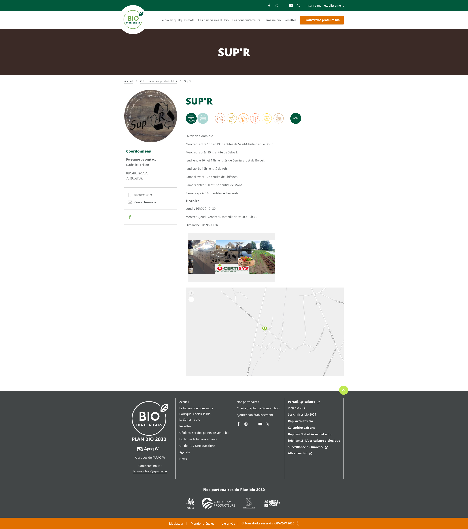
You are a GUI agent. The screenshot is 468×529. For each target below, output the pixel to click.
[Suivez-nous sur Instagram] (276, 5)
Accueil (184, 402)
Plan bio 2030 (297, 408)
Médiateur (176, 524)
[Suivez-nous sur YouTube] (291, 5)
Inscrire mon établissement (325, 5)
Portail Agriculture (301, 402)
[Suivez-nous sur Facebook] (269, 5)
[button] (265, 328)
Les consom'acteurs (246, 20)
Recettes (290, 20)
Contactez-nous (145, 202)
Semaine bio (272, 20)
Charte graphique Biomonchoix (258, 408)
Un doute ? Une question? (197, 446)
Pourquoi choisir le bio (195, 414)
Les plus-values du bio (213, 20)
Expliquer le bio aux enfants (198, 439)
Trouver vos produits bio (322, 20)
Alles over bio (297, 453)
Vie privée (228, 524)
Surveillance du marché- (305, 447)
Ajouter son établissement (255, 415)
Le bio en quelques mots (178, 20)
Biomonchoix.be (133, 20)
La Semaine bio (189, 420)
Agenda (184, 452)
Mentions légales (202, 524)
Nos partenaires (248, 402)
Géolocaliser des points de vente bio (204, 433)
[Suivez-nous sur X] (298, 5)
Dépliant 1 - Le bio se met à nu (310, 434)
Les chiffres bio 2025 (302, 414)
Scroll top (343, 390)
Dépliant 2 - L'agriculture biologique (314, 441)
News (183, 459)
